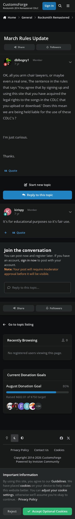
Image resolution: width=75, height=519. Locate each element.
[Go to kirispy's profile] (8, 212)
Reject (12, 511)
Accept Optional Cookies (49, 511)
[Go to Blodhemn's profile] (27, 406)
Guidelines (58, 481)
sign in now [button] (29, 260)
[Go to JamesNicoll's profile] (15, 406)
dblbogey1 (21, 60)
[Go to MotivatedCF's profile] (32, 406)
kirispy (19, 210)
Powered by (37, 461)
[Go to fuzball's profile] (21, 406)
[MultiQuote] (6, 232)
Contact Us (41, 450)
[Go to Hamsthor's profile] (10, 406)
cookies (25, 486)
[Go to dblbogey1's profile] (8, 62)
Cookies (59, 450)
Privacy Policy (20, 450)
